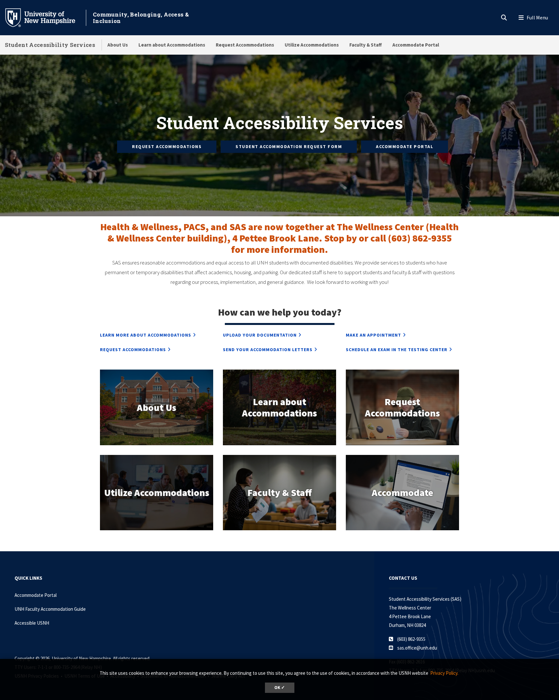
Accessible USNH (32, 623)
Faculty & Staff (365, 45)
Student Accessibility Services (50, 44)
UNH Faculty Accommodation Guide (50, 609)
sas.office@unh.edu (417, 648)
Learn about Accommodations (171, 45)
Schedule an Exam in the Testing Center (396, 349)
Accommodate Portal (415, 45)
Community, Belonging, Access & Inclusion (141, 18)
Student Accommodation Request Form (289, 146)
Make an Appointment (373, 335)
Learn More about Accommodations (145, 335)
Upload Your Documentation (260, 335)
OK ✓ (279, 687)
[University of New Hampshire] (45, 17)
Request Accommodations (245, 45)
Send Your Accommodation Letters (267, 349)
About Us (117, 45)
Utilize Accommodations (312, 45)
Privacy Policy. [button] (444, 673)
